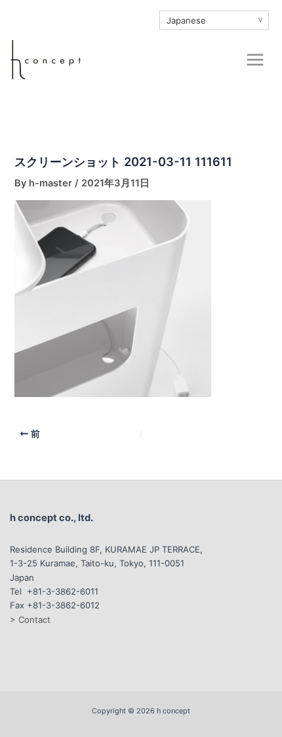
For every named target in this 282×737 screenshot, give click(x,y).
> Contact (30, 619)
